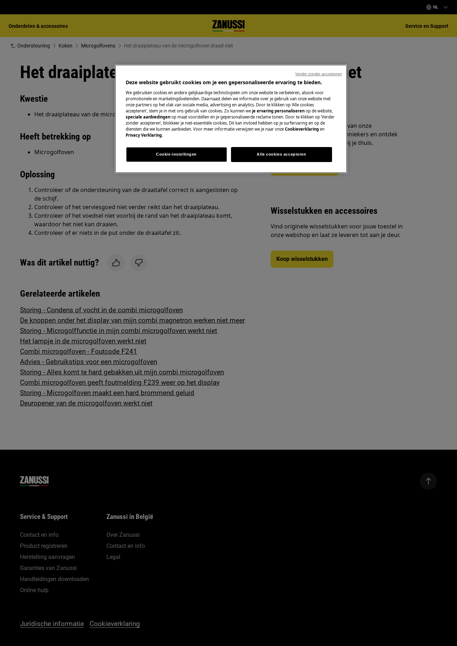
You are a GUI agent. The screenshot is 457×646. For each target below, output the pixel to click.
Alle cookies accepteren (281, 154)
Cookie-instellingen (176, 154)
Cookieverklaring (302, 129)
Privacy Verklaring (144, 135)
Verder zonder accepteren (318, 74)
